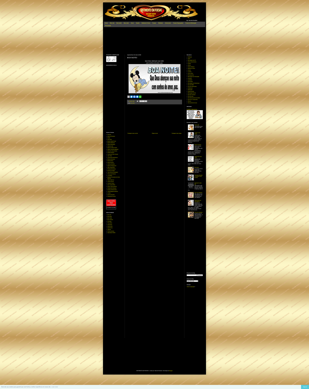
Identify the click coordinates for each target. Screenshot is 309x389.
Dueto (108, 137)
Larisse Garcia (110, 181)
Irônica (189, 65)
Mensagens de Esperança (193, 83)
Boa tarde (119, 23)
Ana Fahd (109, 139)
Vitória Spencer (110, 180)
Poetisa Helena (110, 152)
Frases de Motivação (190, 23)
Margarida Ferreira (111, 196)
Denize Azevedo (111, 194)
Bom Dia (109, 214)
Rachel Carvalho (111, 170)
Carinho (189, 71)
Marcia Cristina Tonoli (112, 147)
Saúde (137, 23)
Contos (109, 193)
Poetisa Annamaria (111, 169)
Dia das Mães (191, 84)
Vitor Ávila (109, 155)
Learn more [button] (54, 387)
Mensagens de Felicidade (193, 76)
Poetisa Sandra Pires (112, 189)
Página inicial (155, 133)
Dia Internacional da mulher (194, 97)
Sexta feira (109, 224)
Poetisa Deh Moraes (111, 188)
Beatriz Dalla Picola (111, 141)
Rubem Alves (110, 160)
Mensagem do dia (192, 93)
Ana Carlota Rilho (111, 184)
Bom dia (112, 23)
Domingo (109, 221)
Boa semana (110, 219)
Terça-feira (109, 223)
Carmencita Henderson (112, 157)
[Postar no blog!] (142, 101)
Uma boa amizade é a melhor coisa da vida (198, 176)
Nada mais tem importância (197, 201)
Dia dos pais (190, 96)
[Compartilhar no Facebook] (145, 101)
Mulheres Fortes (146, 23)
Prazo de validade (198, 212)
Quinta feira (109, 226)
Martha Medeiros (111, 142)
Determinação (191, 91)
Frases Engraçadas (178, 23)
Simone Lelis (110, 146)
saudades (190, 79)
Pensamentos (191, 75)
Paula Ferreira (110, 162)
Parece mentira (197, 144)
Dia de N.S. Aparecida (193, 99)
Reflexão (160, 23)
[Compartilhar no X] (143, 101)
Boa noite (126, 23)
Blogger (171, 370)
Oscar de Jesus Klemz (112, 151)
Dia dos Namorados (192, 86)
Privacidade (108, 25)
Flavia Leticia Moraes (112, 186)
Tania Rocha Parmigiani (112, 172)
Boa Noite (133, 103)
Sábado (109, 229)
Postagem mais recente (133, 133)
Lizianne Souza (110, 183)
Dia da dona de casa (192, 102)
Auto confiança (191, 66)
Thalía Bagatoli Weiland (112, 191)
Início (106, 23)
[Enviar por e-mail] (140, 101)
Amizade (190, 78)
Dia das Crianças (191, 94)
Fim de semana (110, 231)
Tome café (196, 125)
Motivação (190, 89)
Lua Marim (109, 175)
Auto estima (190, 73)
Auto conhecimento (192, 61)
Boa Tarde (109, 218)
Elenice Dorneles (111, 159)
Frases (154, 23)
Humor (189, 70)
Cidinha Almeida (111, 164)
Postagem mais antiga (176, 133)
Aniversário (168, 23)
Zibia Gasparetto (111, 167)
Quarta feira (110, 227)
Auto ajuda (190, 81)
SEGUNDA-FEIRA (111, 232)
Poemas (109, 134)
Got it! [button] (305, 387)
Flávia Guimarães (111, 144)
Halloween (190, 88)
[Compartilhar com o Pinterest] (146, 101)
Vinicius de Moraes (111, 173)
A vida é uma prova (192, 109)
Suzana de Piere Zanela (112, 154)
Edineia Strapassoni (111, 165)
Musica (189, 101)
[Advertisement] (154, 41)
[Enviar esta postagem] (137, 101)
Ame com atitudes (198, 192)
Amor (132, 23)
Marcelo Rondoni (111, 136)
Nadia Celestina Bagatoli (112, 149)
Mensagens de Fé (192, 60)
